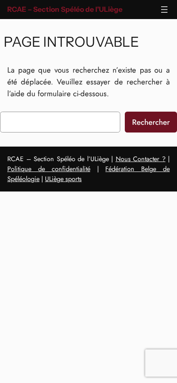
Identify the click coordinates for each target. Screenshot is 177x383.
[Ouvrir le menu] (164, 9)
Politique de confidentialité (48, 168)
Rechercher (151, 122)
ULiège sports (63, 178)
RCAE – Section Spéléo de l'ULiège (65, 9)
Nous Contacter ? (141, 158)
